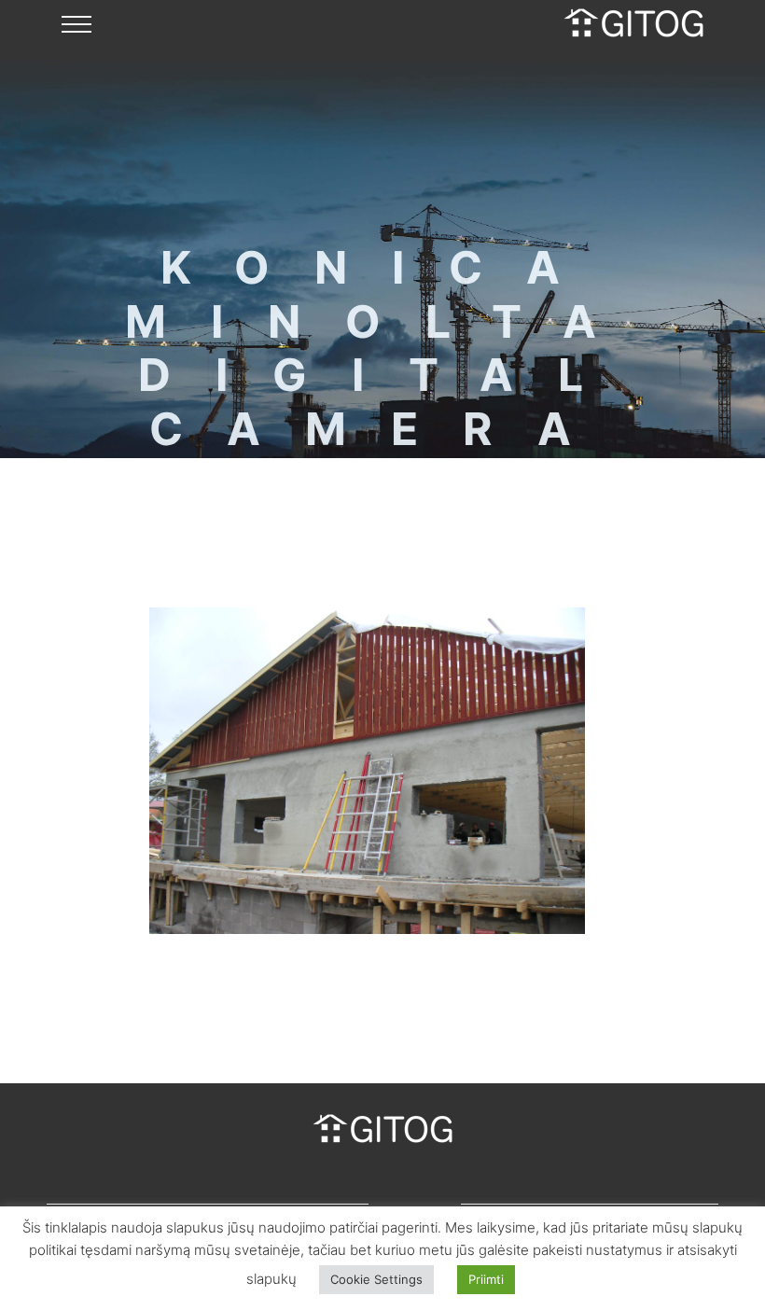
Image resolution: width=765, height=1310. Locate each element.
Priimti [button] (486, 1279)
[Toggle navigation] (76, 23)
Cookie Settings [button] (376, 1279)
